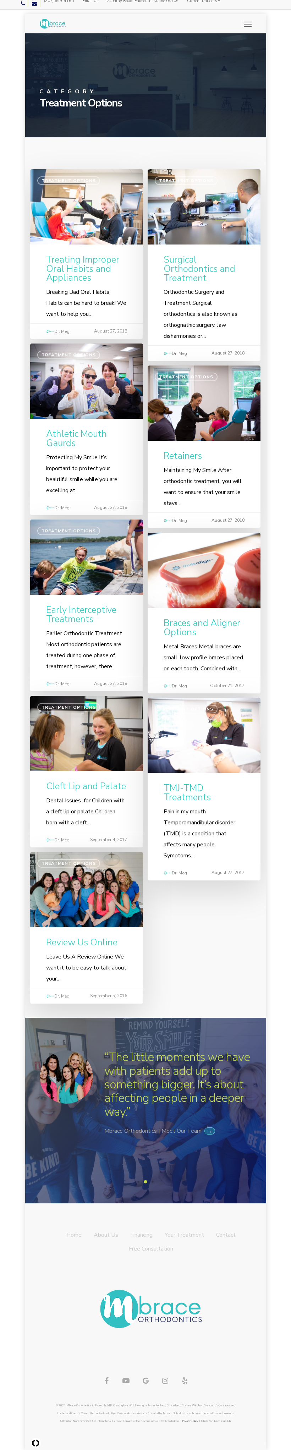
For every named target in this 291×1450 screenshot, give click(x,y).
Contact (226, 1235)
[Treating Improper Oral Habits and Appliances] (86, 249)
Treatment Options (69, 180)
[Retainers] (204, 443)
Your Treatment (184, 1235)
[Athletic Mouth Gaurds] (86, 425)
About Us (106, 1235)
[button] (138, 1182)
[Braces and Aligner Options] (204, 609)
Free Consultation (151, 1249)
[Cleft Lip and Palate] (86, 767)
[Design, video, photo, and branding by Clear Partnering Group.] (36, 1443)
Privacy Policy (190, 1421)
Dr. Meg (62, 331)
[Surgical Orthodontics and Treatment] (204, 260)
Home (74, 1235)
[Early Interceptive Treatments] (86, 601)
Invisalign (173, 544)
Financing (141, 1235)
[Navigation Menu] (248, 23)
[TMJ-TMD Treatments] (204, 785)
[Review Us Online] (86, 923)
